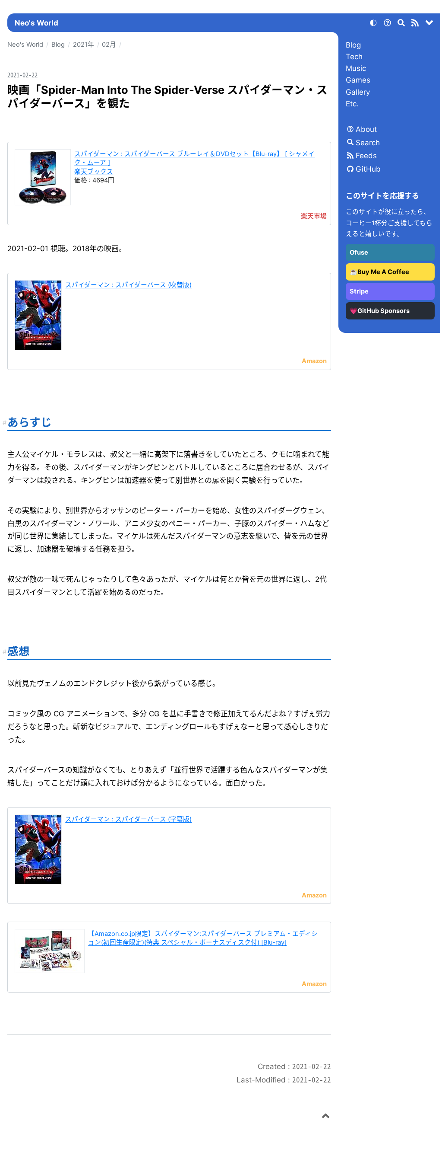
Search (368, 142)
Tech (354, 56)
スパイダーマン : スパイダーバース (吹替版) (128, 285)
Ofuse (359, 252)
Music (356, 68)
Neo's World (36, 23)
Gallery (358, 92)
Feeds (366, 155)
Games (358, 80)
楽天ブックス (93, 172)
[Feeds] (415, 24)
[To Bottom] (429, 24)
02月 (109, 44)
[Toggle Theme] (373, 24)
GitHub (368, 169)
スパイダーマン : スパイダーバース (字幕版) (128, 819)
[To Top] (326, 1117)
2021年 (83, 44)
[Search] (401, 24)
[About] (387, 24)
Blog (353, 45)
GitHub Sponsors (383, 311)
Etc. (352, 103)
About (366, 129)
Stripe (359, 291)
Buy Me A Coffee (383, 272)
